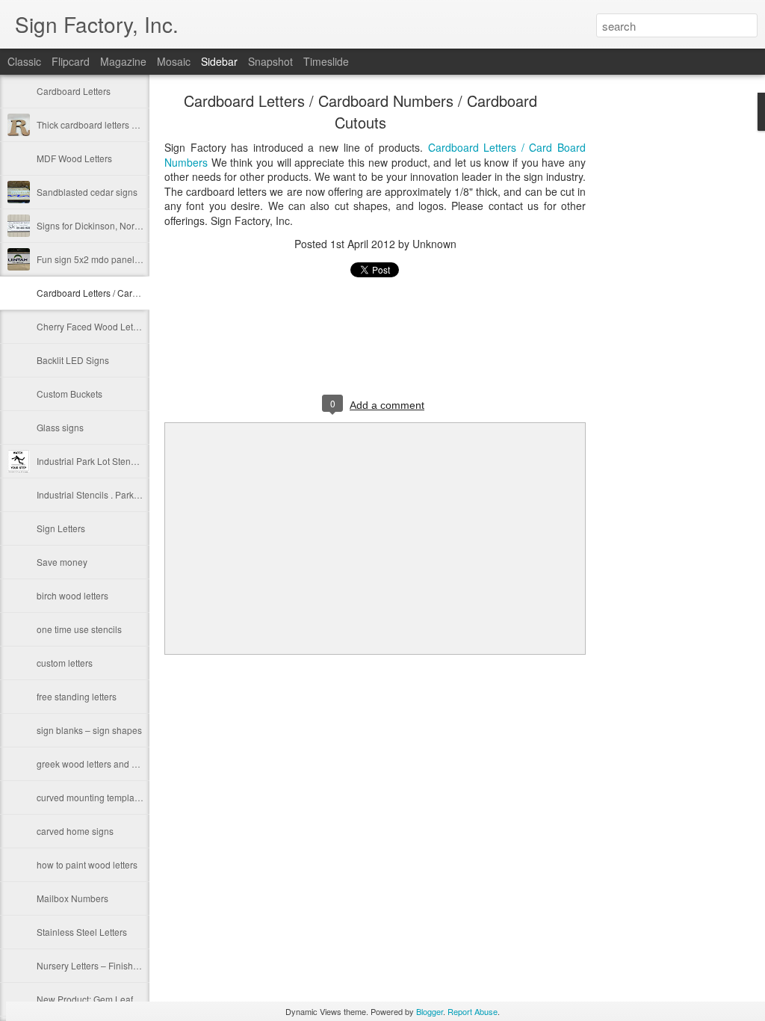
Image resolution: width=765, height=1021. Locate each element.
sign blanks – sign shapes (89, 730)
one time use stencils (79, 629)
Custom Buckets (69, 393)
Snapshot (270, 61)
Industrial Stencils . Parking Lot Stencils (116, 494)
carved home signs (75, 830)
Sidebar (219, 61)
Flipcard (71, 61)
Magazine (123, 61)
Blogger (429, 1011)
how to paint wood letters (87, 864)
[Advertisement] (668, 332)
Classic (24, 61)
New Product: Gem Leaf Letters (100, 999)
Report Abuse (472, 1011)
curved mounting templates (91, 797)
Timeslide (326, 61)
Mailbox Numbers (72, 898)
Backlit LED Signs (73, 360)
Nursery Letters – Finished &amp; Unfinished (127, 965)
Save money (62, 561)
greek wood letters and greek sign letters (119, 763)
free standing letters (77, 696)
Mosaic (174, 61)
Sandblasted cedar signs (87, 191)
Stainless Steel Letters (82, 931)
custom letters (65, 662)
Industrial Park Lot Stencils (90, 460)
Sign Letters (61, 528)
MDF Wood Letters (74, 158)
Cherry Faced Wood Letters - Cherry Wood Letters (138, 326)
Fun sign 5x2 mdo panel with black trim (115, 259)
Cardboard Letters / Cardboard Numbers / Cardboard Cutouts (360, 111)
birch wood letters (72, 595)
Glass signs (60, 427)
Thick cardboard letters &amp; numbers (116, 124)
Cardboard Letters (74, 90)
